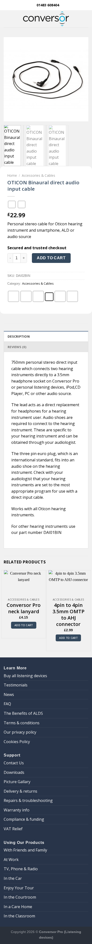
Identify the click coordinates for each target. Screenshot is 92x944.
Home (12, 175)
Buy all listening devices (25, 675)
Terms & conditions (21, 723)
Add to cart (51, 258)
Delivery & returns (20, 791)
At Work (11, 859)
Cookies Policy (17, 741)
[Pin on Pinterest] (60, 296)
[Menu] (7, 19)
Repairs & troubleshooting (28, 800)
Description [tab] (19, 336)
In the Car (13, 878)
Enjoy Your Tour (19, 888)
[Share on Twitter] (38, 296)
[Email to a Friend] (49, 296)
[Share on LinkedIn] (72, 296)
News (9, 694)
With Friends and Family (25, 850)
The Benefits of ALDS (23, 713)
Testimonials (15, 685)
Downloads (14, 772)
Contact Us (14, 763)
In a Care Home (18, 906)
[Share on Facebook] (26, 296)
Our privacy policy (20, 732)
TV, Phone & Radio (21, 868)
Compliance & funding (24, 819)
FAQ (7, 703)
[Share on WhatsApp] (13, 296)
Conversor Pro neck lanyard (23, 608)
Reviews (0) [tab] (17, 347)
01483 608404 (47, 5)
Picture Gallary (17, 781)
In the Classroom (19, 916)
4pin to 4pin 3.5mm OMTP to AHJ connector (68, 614)
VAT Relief (13, 828)
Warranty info (16, 810)
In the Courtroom (20, 897)
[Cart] (85, 18)
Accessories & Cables (38, 175)
